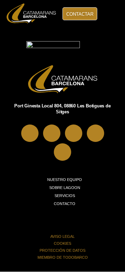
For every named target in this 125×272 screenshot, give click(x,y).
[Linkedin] (95, 133)
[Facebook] (51, 133)
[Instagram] (73, 133)
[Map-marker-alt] (30, 133)
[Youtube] (62, 152)
